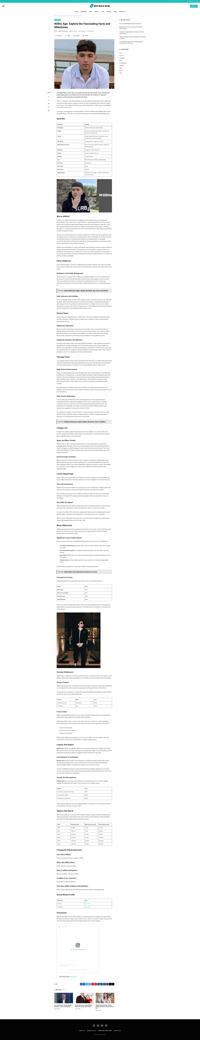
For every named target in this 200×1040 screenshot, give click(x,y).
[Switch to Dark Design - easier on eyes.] (195, 1)
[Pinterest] (48, 107)
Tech (102, 11)
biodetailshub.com (63, 31)
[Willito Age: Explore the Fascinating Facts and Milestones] (84, 88)
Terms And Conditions (105, 1030)
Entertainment (123, 63)
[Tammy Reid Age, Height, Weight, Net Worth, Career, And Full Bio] (84, 998)
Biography (83, 11)
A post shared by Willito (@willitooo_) (78, 969)
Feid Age (73, 976)
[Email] (48, 110)
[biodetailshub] (100, 6)
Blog (115, 11)
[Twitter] (48, 100)
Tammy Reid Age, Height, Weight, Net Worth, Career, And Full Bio (83, 1006)
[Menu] (3, 6)
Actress (121, 55)
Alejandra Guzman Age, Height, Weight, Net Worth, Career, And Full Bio (105, 1007)
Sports (96, 11)
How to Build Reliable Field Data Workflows (130, 23)
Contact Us (122, 11)
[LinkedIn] (48, 103)
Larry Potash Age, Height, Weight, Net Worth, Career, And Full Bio (63, 1006)
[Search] (197, 1)
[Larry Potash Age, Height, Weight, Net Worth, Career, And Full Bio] (63, 998)
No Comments (82, 31)
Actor (120, 53)
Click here (87, 903)
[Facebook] (48, 96)
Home (76, 11)
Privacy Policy (91, 1030)
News (90, 11)
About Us (193, 6)
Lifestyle (109, 11)
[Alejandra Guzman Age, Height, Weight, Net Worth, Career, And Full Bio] (105, 998)
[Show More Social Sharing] (91, 35)
